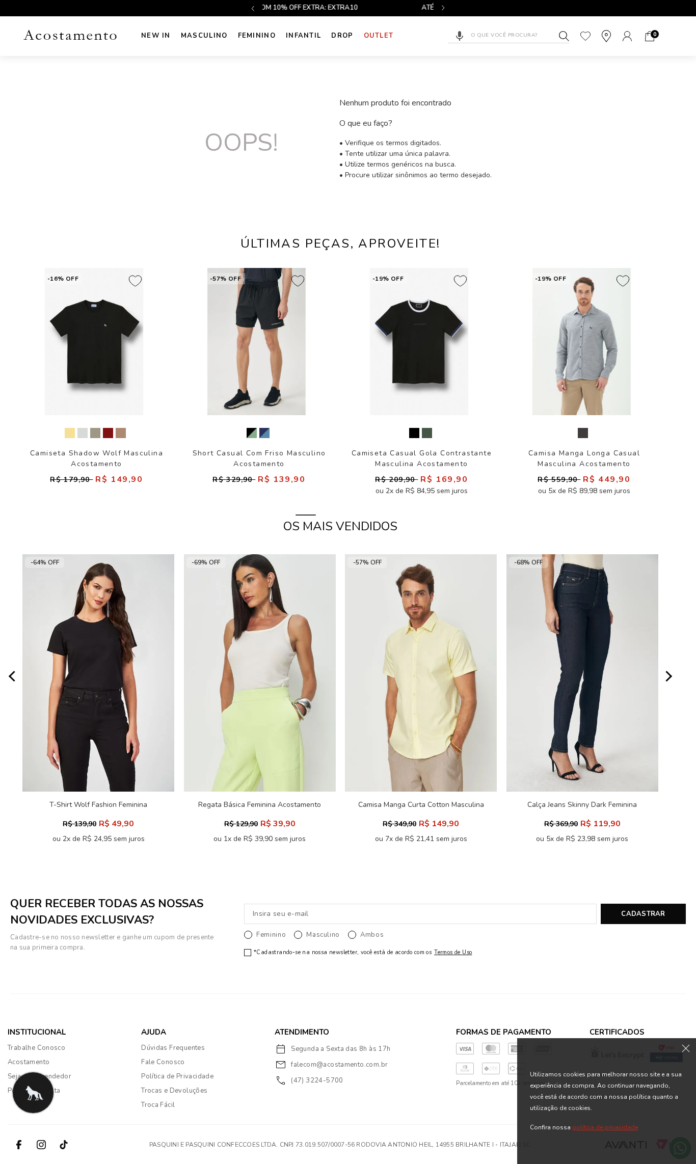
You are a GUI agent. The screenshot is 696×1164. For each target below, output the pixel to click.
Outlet (379, 35)
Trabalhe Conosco (36, 1047)
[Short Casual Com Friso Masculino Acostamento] (256, 341)
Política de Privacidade (177, 1076)
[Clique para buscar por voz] (459, 36)
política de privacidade (605, 1128)
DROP (342, 35)
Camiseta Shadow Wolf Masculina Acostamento (96, 458)
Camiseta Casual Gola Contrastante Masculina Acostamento (422, 458)
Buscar (564, 36)
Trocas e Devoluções (174, 1090)
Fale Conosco (163, 1062)
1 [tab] (306, 515)
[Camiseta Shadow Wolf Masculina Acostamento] (94, 341)
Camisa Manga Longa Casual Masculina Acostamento (584, 458)
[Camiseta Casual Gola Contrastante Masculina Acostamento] (419, 341)
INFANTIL (303, 35)
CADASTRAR (643, 913)
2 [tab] (340, 515)
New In (156, 35)
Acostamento (28, 1062)
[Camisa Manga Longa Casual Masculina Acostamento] (581, 341)
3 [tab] (375, 515)
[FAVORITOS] (585, 36)
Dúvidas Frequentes (173, 1047)
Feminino (257, 35)
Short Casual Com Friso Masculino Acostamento (259, 458)
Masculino (204, 35)
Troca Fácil (158, 1104)
